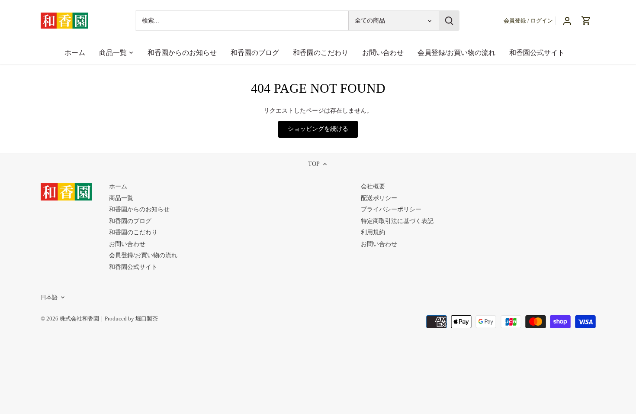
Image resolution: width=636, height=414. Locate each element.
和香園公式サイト (133, 267)
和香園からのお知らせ (139, 209)
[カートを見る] (586, 20)
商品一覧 (121, 198)
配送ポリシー (379, 198)
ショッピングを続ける (318, 129)
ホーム (118, 186)
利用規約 (373, 232)
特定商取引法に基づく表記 (397, 221)
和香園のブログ (130, 221)
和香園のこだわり (133, 232)
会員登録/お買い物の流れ (143, 255)
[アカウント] (567, 20)
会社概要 (373, 186)
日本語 (49, 297)
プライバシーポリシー (391, 209)
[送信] (449, 20)
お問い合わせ (127, 244)
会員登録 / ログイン (528, 20)
